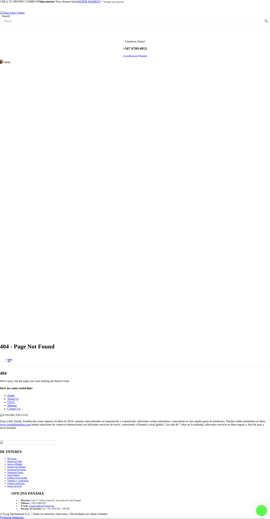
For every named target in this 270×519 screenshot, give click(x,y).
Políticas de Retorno (16, 483)
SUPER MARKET (89, 1)
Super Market (13, 475)
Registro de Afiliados (16, 467)
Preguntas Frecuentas (16, 469)
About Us (13, 398)
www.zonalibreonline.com (15, 424)
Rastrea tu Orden (14, 461)
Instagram (18, 517)
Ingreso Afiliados (14, 464)
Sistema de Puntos (15, 472)
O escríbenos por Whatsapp (135, 56)
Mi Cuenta (12, 458)
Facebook (5, 517)
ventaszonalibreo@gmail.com (41, 506)
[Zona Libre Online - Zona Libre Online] (12, 12)
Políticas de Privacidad (17, 478)
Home (11, 395)
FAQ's (11, 402)
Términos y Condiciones (18, 480)
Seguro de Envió (14, 486)
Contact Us (13, 408)
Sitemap (12, 405)
